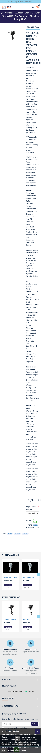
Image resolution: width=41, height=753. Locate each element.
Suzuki (35, 525)
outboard (17, 533)
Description (33, 27)
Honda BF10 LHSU (10, 577)
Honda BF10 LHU (29, 577)
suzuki (10, 533)
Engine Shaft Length (31, 508)
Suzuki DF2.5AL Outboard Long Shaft (11, 620)
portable (25, 533)
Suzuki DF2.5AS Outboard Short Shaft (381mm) (30, 620)
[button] (2, 574)
